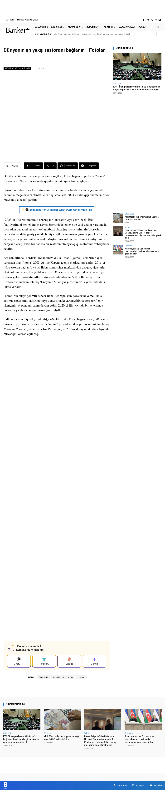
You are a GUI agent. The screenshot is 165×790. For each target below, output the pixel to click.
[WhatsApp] (156, 20)
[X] (152, 20)
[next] (160, 34)
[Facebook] (143, 20)
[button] (158, 27)
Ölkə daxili (129, 214)
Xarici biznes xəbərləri (17, 68)
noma (70, 677)
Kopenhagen (58, 677)
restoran (81, 677)
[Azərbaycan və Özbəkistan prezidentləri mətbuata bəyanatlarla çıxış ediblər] (118, 249)
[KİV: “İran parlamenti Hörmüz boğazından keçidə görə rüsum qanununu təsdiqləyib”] (137, 66)
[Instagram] (148, 20)
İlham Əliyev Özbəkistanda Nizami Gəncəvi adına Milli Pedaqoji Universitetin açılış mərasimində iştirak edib (143, 234)
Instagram (140, 785)
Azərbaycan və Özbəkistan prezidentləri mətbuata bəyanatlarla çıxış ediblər (142, 251)
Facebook (122, 785)
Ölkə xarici (117, 83)
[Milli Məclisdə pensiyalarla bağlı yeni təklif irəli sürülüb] (118, 218)
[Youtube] (160, 20)
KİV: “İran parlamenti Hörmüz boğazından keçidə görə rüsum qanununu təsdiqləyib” (92, 34)
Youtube (158, 785)
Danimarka (43, 677)
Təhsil (127, 227)
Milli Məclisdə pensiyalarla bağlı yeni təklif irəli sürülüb (62, 738)
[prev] (155, 34)
